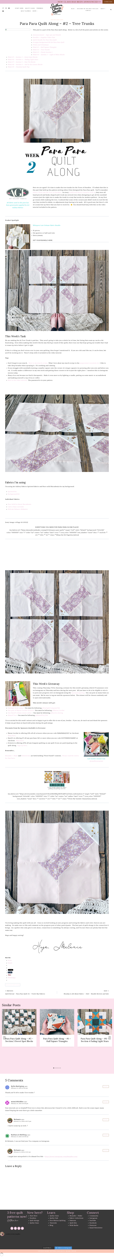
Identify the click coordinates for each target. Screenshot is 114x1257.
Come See (108, 1)
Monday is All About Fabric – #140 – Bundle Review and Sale (86, 992)
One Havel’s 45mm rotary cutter (20, 713)
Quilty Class (30, 8)
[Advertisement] (55, 553)
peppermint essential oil (89, 363)
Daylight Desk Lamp (15, 708)
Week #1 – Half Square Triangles (44, 47)
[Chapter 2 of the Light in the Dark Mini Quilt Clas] (31, 1241)
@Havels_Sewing (57, 713)
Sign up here (22, 745)
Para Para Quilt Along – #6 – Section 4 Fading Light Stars (95, 1040)
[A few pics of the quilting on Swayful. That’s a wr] (107, 1241)
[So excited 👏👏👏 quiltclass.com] (95, 1241)
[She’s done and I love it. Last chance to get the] (19, 1241)
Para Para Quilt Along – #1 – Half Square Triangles (57, 1040)
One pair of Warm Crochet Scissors (21, 710)
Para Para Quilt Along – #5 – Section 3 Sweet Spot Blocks (19, 1040)
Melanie (17, 1119)
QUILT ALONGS (26, 11)
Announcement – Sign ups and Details (47, 35)
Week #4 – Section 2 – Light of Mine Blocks (49, 54)
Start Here (19, 8)
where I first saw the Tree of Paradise (47, 192)
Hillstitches (25, 756)
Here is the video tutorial (17, 380)
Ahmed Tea (12, 715)
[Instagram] (6, 8)
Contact (88, 10)
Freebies (40, 8)
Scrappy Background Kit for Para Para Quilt (48, 42)
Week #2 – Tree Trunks (41, 50)
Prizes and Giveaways (41, 45)
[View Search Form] (111, 10)
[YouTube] (3, 11)
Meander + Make (11, 756)
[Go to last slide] (4, 1038)
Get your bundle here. (43, 240)
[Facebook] (3, 8)
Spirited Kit (12, 491)
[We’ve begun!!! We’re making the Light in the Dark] (57, 1241)
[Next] (109, 1038)
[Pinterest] (9, 8)
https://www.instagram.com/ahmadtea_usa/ (61, 1156)
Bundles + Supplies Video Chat (44, 37)
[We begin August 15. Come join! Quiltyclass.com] (82, 1241)
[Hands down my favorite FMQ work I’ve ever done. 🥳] (6, 1241)
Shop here (11, 735)
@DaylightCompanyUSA (51, 708)
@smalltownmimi (96, 761)
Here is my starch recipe (38, 363)
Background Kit (14, 494)
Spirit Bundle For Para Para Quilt (45, 40)
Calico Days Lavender (16, 507)
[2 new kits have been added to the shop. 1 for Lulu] (69, 1241)
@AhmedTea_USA (41, 715)
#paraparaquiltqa (78, 693)
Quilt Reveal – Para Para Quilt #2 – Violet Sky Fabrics (25, 992)
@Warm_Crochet (58, 710)
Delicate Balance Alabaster (18, 509)
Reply (106, 1086)
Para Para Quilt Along (57, 19)
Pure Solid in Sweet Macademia (19, 504)
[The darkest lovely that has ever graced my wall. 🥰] (44, 1241)
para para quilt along (13, 984)
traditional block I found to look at (82, 192)
